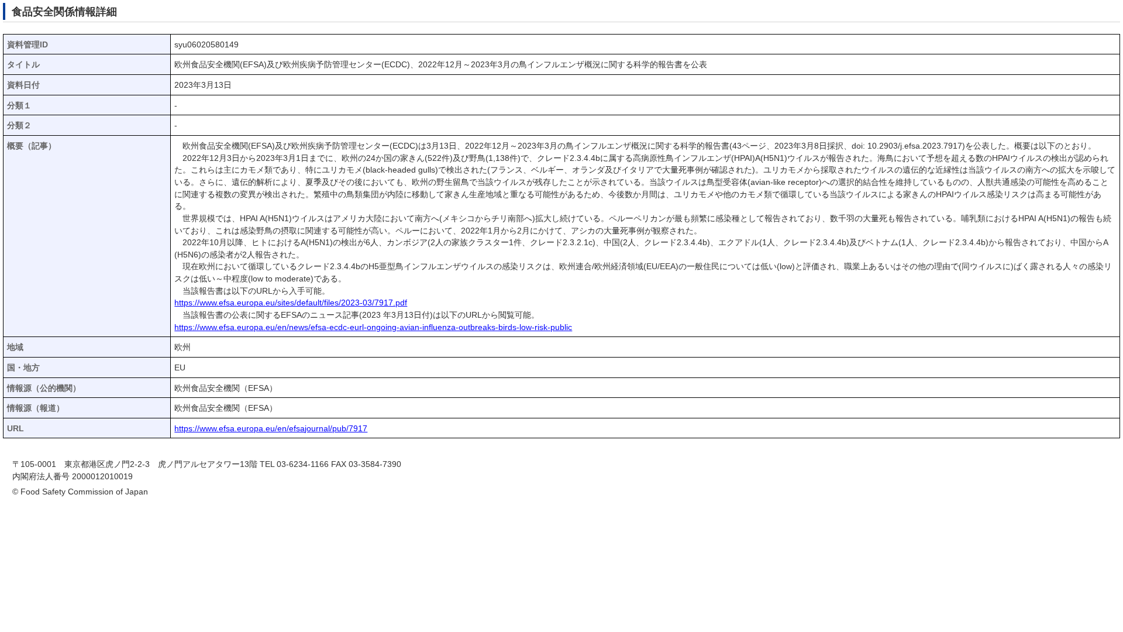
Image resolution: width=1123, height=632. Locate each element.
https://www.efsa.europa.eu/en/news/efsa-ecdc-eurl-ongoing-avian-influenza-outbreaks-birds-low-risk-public (373, 327)
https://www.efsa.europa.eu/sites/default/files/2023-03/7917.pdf (290, 302)
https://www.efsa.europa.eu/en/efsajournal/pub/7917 (270, 428)
